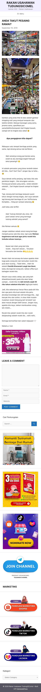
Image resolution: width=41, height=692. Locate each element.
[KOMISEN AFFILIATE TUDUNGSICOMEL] (16, 353)
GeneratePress (22, 689)
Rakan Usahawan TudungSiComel (20, 4)
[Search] (34, 424)
